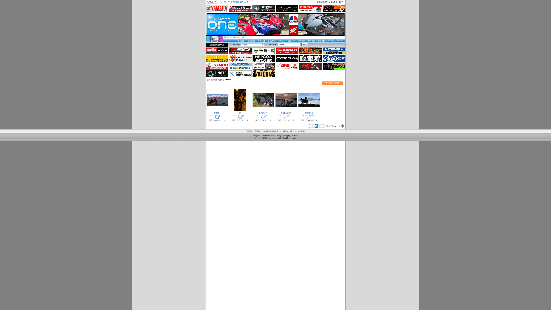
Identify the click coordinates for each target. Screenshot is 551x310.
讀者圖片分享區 (217, 45)
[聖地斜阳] (217, 100)
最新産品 (271, 41)
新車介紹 (261, 41)
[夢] (240, 100)
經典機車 (301, 41)
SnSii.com (294, 136)
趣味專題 (321, 41)
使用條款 (250, 131)
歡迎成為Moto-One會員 (328, 2)
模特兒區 (281, 41)
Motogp (331, 41)
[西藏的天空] (309, 100)
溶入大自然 (263, 113)
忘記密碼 (293, 131)
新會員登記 (284, 131)
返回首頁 (241, 41)
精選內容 (291, 41)
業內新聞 (311, 41)
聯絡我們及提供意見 (240, 2)
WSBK (339, 41)
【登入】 (341, 2)
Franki (217, 118)
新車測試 (251, 41)
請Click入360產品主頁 (235, 38)
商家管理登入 (225, 2)
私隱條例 (258, 131)
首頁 (208, 80)
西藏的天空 (309, 113)
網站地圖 (301, 131)
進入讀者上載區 (332, 83)
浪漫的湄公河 (286, 113)
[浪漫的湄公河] (286, 100)
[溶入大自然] (263, 100)
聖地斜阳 (217, 113)
